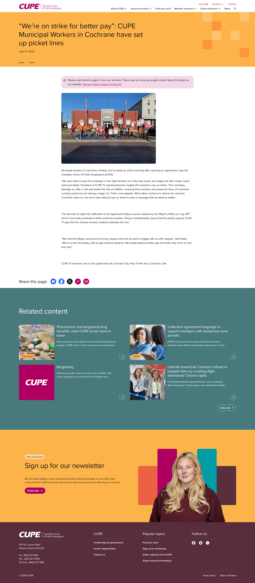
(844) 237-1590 (36, 562)
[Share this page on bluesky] (53, 282)
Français (232, 4)
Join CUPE (203, 4)
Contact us (99, 554)
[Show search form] (235, 8)
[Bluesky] (200, 542)
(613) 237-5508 (32, 558)
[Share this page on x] (70, 282)
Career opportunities (105, 548)
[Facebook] (193, 542)
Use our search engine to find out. (102, 84)
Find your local (163, 8)
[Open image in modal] (127, 128)
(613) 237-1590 (31, 555)
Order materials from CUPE (157, 554)
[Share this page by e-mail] (86, 282)
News (227, 8)
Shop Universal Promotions (157, 560)
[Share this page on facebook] (61, 282)
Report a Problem (228, 575)
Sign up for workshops (154, 548)
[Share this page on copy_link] (78, 282)
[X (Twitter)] (207, 542)
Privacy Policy (209, 575)
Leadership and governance (108, 542)
